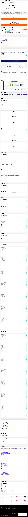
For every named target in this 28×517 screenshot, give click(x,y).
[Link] (6, 10)
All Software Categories (14, 513)
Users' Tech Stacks (8, 509)
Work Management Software (4, 472)
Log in (23, 507)
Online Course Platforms (14, 512)
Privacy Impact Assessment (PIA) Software (6, 477)
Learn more (23, 52)
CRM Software (13, 507)
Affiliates (1, 509)
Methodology (21, 13)
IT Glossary (18, 507)
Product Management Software (4, 462)
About (1, 507)
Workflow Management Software (5, 474)
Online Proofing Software (4, 463)
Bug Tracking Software (3, 464)
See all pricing (14, 125)
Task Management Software (18, 448)
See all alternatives (14, 443)
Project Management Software (4, 40)
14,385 (17, 23)
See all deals (24, 94)
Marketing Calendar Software (4, 475)
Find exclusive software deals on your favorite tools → (17, 0)
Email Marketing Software (13, 510)
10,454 (17, 17)
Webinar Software (13, 511)
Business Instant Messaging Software (5, 453)
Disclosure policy (18, 13)
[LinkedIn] (4, 10)
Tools (17, 508)
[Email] (5, 10)
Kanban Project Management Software (5, 466)
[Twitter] (2, 10)
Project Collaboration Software (4, 473)
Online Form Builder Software (4, 455)
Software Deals (7, 507)
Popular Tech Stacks (8, 508)
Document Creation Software (4, 454)
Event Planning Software (4, 465)
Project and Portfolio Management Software (6, 476)
